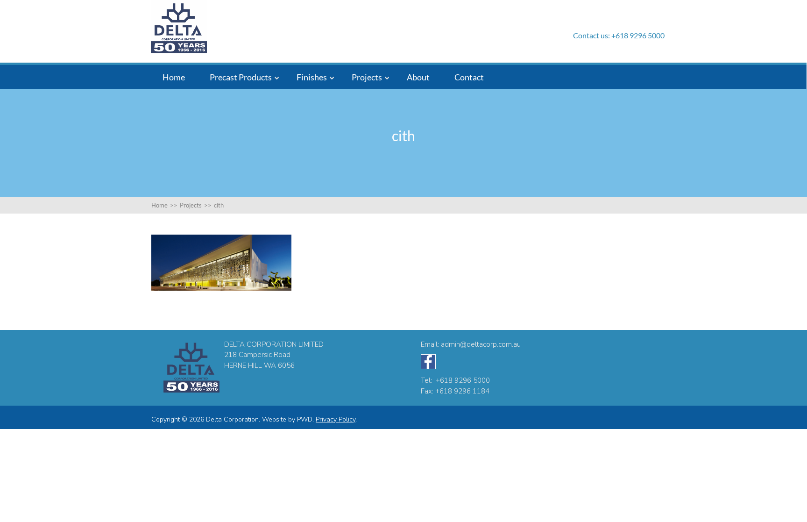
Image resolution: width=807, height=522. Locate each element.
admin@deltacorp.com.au (481, 344)
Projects (367, 77)
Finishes (312, 77)
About (418, 77)
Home (174, 77)
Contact (469, 77)
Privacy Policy (335, 419)
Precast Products (241, 77)
